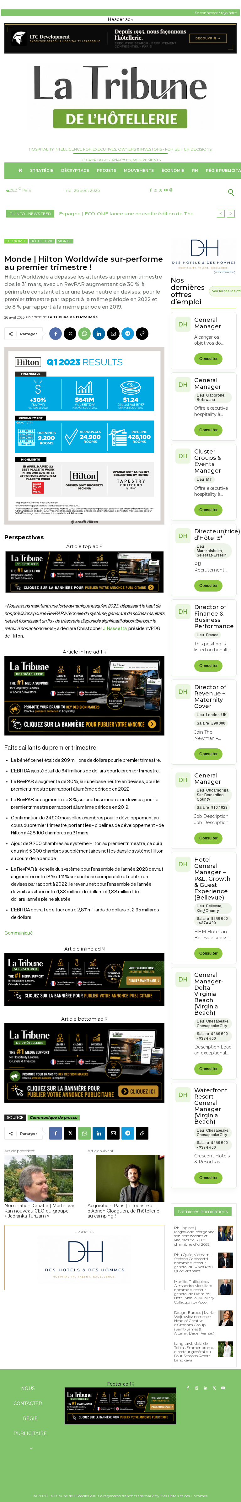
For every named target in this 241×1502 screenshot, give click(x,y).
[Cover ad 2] (84, 696)
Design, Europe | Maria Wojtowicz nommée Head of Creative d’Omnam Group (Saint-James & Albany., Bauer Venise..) (194, 1322)
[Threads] (171, 190)
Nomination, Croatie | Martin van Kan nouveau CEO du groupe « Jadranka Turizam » (40, 1211)
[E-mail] (113, 333)
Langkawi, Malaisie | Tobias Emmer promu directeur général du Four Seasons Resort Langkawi (194, 1351)
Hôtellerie (42, 241)
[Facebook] (150, 190)
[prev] (221, 214)
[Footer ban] (120, 1405)
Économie (16, 241)
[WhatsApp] (84, 333)
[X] (160, 190)
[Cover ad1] (84, 1063)
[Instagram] (155, 190)
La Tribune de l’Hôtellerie (73, 317)
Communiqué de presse (54, 1117)
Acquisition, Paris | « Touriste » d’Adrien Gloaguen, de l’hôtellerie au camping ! (123, 1211)
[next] (231, 214)
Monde (65, 241)
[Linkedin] (99, 333)
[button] (211, 192)
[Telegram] (127, 333)
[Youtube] (166, 190)
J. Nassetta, (115, 628)
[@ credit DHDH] (120, 52)
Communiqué (18, 933)
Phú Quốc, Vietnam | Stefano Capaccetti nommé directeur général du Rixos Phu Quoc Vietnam (193, 1263)
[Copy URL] (142, 333)
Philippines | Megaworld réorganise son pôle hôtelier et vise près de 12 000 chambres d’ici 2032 (194, 1236)
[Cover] (84, 599)
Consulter (208, 358)
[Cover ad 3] (84, 1011)
